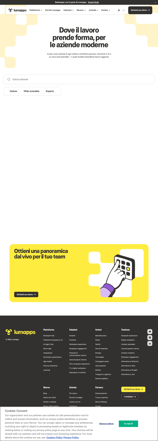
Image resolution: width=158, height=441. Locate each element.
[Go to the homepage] (20, 332)
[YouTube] (149, 331)
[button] (155, 2)
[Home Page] (18, 10)
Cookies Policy (54, 437)
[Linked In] (149, 343)
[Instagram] (149, 337)
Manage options (106, 424)
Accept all (128, 424)
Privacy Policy (71, 437)
